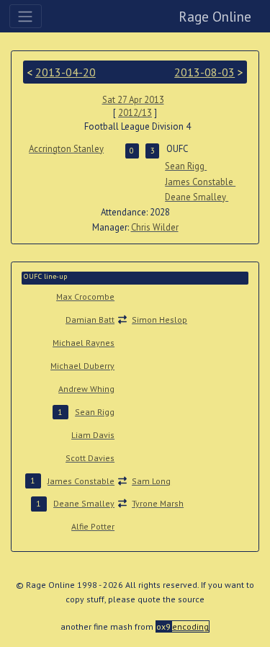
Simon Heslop (159, 319)
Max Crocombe (85, 296)
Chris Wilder (155, 227)
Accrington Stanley (66, 149)
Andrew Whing (86, 388)
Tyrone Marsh (158, 503)
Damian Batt (90, 319)
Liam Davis (92, 434)
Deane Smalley (196, 197)
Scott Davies (90, 457)
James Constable (200, 182)
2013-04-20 (65, 72)
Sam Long (151, 481)
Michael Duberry (82, 365)
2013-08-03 (204, 72)
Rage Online (215, 16)
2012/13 (135, 113)
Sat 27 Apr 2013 (133, 100)
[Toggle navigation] (25, 15)
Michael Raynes (83, 342)
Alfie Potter (92, 526)
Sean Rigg (186, 166)
